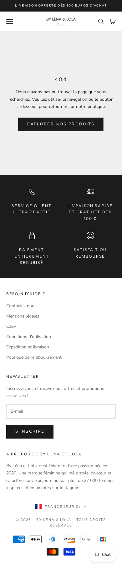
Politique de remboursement (34, 357)
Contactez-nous (21, 306)
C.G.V (11, 326)
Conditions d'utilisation (28, 337)
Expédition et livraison (27, 347)
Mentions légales (22, 316)
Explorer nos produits (60, 124)
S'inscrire (29, 431)
